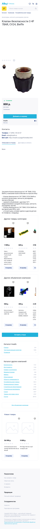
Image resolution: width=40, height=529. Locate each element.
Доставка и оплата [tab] (24, 143)
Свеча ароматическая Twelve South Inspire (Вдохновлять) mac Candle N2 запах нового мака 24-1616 (8, 258)
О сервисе (7, 484)
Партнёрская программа (11, 508)
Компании (11, 13)
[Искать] (35, 8)
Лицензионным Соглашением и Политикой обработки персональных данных (19, 522)
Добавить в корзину (20, 116)
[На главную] (5, 4)
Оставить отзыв (20, 335)
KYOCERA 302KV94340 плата (22, 253)
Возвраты (7, 487)
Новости (6, 505)
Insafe (5, 121)
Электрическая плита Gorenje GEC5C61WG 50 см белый (11, 448)
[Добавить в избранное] (14, 60)
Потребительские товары (23, 13)
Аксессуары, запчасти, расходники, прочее (15, 17)
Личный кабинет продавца (12, 496)
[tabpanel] (20, 149)
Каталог (4, 13)
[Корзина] (33, 3)
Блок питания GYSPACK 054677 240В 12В (8, 312)
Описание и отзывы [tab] (9, 143)
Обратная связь (9, 481)
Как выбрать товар (10, 478)
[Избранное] (29, 3)
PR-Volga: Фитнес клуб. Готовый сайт (26, 447)
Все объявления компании (20, 405)
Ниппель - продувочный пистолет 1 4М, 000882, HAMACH (23, 313)
